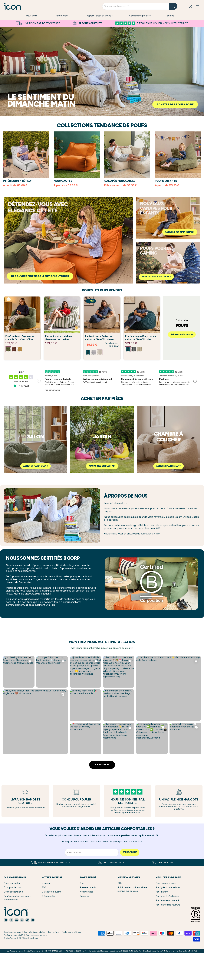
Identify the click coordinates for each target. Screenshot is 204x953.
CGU (120, 883)
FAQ (44, 887)
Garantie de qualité (52, 891)
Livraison (46, 883)
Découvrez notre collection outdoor (40, 276)
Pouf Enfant (62, 15)
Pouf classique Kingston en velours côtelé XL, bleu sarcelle (140, 339)
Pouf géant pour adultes (168, 887)
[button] (8, 72)
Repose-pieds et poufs (99, 15)
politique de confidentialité (127, 841)
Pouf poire (32, 15)
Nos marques (86, 891)
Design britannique (13, 891)
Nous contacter (12, 883)
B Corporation (49, 896)
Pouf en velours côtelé (167, 900)
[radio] (8, 349)
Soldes (170, 15)
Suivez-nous (102, 764)
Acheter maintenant (26, 104)
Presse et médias (89, 887)
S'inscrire (130, 852)
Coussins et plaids (139, 15)
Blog (82, 883)
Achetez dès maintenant (179, 232)
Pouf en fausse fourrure (167, 904)
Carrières (84, 896)
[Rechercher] (173, 6)
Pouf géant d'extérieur (167, 896)
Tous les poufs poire (165, 883)
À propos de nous (13, 887)
